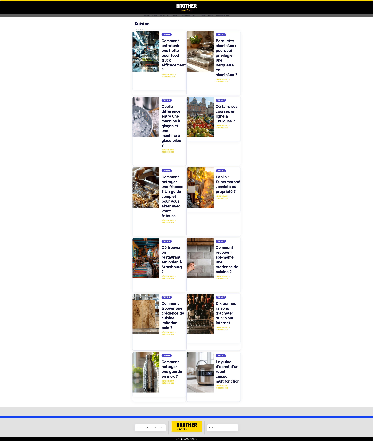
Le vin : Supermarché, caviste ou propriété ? (228, 184)
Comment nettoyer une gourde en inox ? (172, 369)
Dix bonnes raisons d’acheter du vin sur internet (226, 313)
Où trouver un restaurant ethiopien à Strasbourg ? (172, 259)
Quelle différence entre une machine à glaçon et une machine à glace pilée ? (171, 126)
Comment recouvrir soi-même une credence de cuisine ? (227, 259)
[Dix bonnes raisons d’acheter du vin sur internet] (200, 314)
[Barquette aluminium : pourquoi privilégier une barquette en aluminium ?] (200, 51)
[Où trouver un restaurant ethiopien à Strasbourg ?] (145, 258)
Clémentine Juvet (168, 74)
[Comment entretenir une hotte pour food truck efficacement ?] (145, 51)
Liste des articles (157, 428)
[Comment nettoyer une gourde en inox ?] (145, 372)
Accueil (137, 29)
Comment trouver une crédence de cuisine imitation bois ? (173, 315)
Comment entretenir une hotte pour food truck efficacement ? (174, 55)
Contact (212, 428)
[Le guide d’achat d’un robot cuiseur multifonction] (200, 372)
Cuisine (167, 34)
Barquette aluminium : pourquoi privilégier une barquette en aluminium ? (226, 57)
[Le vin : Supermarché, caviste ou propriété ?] (200, 187)
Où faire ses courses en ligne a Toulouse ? (226, 114)
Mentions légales (143, 428)
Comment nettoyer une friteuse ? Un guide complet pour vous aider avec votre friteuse (172, 196)
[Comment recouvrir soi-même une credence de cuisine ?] (200, 258)
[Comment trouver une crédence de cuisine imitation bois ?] (145, 314)
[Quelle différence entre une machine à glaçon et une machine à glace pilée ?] (145, 117)
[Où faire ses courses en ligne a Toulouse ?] (200, 117)
